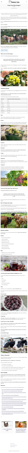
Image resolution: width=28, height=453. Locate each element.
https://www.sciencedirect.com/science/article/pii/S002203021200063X (12, 389)
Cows (1, 416)
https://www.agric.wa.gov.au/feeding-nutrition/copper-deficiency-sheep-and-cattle (14, 399)
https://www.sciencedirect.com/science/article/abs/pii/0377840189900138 (13, 411)
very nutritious (16, 90)
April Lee (14, 6)
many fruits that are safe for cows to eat (12, 55)
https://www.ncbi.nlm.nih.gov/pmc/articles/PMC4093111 (10, 395)
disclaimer (11, 15)
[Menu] (1, 2)
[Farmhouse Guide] (14, 1)
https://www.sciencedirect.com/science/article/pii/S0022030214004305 (12, 405)
